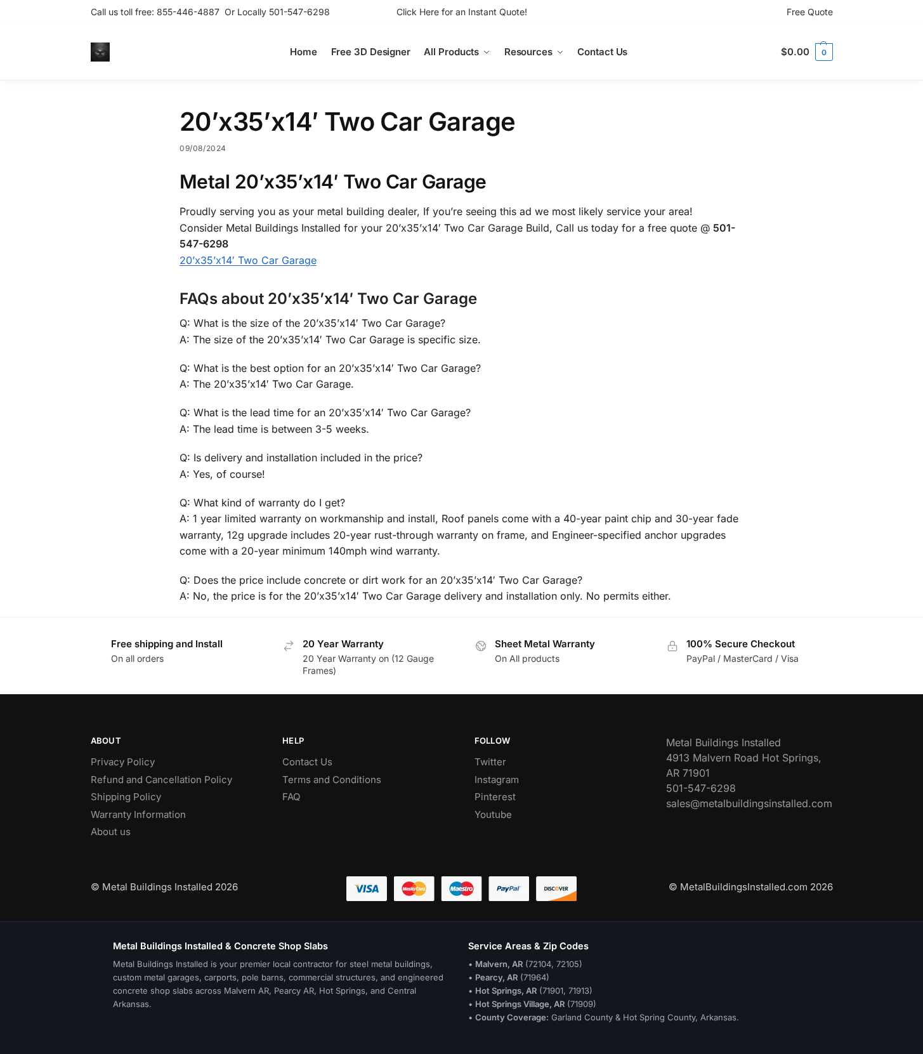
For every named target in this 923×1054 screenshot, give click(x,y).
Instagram (497, 780)
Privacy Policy (123, 762)
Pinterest (495, 797)
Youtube (493, 814)
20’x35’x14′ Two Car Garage (248, 260)
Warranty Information (138, 814)
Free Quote (810, 11)
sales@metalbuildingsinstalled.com (749, 803)
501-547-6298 (299, 11)
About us (111, 832)
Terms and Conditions (331, 780)
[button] (806, 52)
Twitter (490, 762)
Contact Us (307, 762)
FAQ (291, 797)
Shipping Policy (126, 797)
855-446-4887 (191, 11)
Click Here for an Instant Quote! (461, 11)
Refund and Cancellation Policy (161, 780)
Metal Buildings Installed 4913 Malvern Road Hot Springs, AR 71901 (744, 757)
